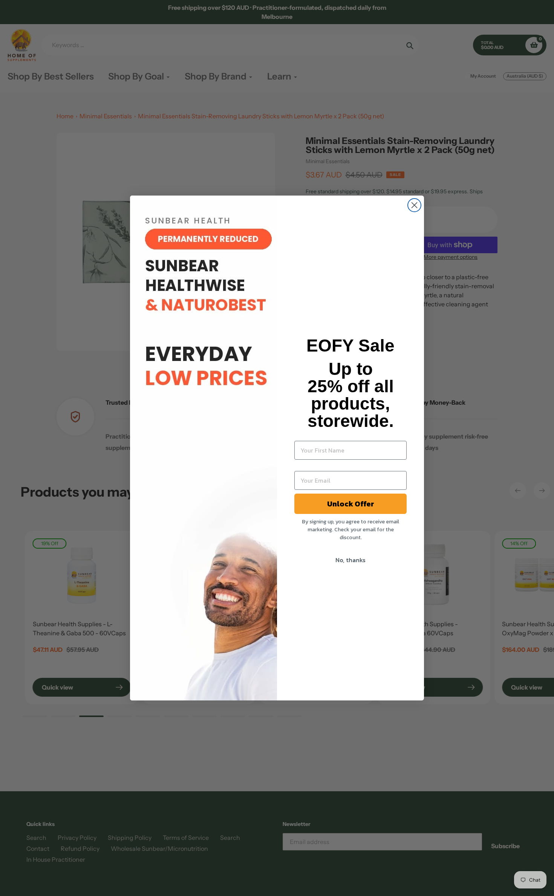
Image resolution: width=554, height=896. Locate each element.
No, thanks (350, 559)
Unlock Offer (350, 503)
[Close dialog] (414, 205)
